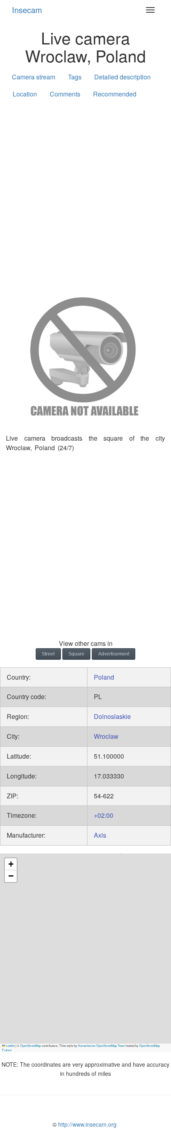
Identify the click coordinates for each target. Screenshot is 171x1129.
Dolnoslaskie (112, 716)
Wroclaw (106, 736)
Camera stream (33, 76)
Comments (65, 93)
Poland (104, 677)
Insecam (27, 9)
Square (76, 654)
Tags (75, 76)
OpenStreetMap (30, 1045)
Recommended (114, 93)
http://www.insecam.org (86, 1124)
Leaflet (10, 1045)
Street (48, 654)
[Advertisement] (85, 196)
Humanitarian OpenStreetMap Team (101, 1045)
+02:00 (103, 815)
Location (25, 93)
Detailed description (122, 76)
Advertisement (113, 654)
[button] (11, 864)
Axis (100, 835)
